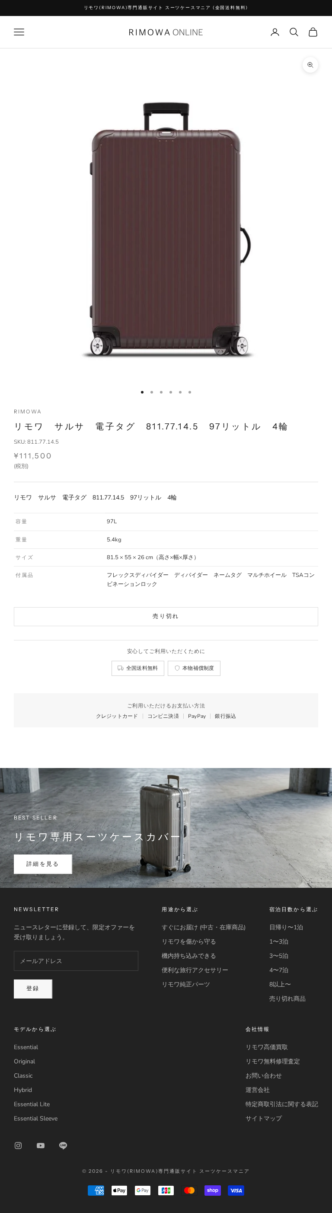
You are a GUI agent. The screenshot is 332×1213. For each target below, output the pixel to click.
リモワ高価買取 (267, 1047)
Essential (26, 1047)
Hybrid (23, 1090)
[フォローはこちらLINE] (63, 1145)
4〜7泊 (278, 970)
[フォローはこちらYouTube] (40, 1145)
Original (24, 1061)
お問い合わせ (264, 1076)
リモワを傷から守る (189, 942)
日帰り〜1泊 (286, 927)
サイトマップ (264, 1118)
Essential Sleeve (35, 1118)
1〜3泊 (278, 942)
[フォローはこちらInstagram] (18, 1145)
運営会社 (258, 1090)
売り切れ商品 (287, 999)
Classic (23, 1076)
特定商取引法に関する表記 (282, 1104)
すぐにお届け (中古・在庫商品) (204, 927)
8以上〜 (280, 984)
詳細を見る (43, 864)
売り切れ (166, 616)
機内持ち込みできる (189, 956)
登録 (33, 988)
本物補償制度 (198, 668)
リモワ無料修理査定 (273, 1061)
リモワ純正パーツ (186, 984)
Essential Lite (32, 1104)
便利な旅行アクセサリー (195, 970)
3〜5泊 (278, 956)
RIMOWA (28, 411)
